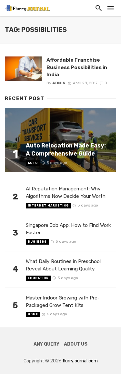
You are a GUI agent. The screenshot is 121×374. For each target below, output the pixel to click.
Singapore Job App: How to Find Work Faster (68, 229)
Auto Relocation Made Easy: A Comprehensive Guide (66, 149)
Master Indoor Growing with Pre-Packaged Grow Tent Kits (63, 301)
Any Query (46, 344)
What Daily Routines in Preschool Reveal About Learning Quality (63, 265)
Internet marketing (48, 205)
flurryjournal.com (80, 361)
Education (38, 278)
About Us (75, 344)
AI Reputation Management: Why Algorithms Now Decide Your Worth (66, 192)
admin (59, 83)
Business (37, 241)
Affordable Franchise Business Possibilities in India (76, 67)
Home (33, 314)
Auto (33, 163)
